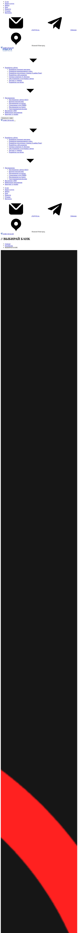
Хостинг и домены (15, 80)
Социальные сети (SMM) (17, 105)
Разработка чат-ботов (16, 82)
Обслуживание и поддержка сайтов (21, 78)
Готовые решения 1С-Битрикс (19, 77)
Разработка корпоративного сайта (20, 71)
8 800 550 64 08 (8, 48)
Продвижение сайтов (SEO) (18, 100)
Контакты (8, 13)
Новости (8, 9)
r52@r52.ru (36, 30)
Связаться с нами (7, 118)
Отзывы (7, 11)
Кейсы (7, 5)
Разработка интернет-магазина (19, 69)
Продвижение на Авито (17, 107)
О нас (7, 2)
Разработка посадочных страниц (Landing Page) (25, 73)
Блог (6, 7)
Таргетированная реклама (18, 109)
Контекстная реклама (16, 101)
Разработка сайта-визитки (18, 75)
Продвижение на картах (17, 103)
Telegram (73, 30)
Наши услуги (9, 3)
